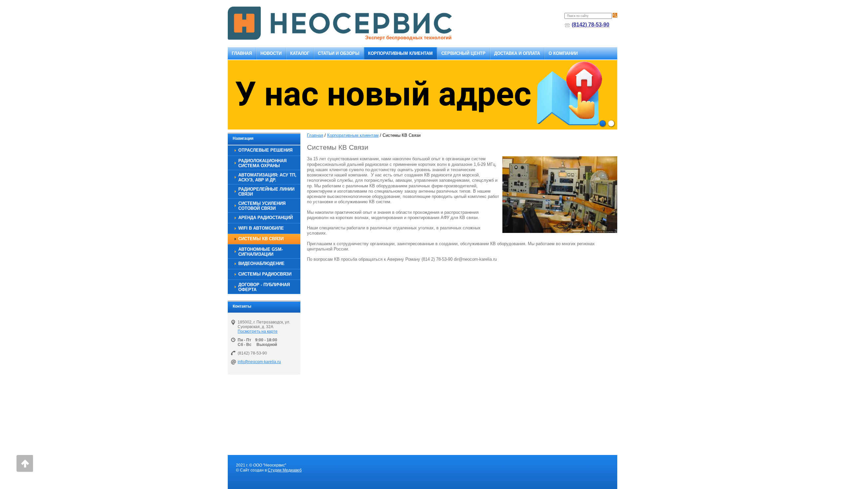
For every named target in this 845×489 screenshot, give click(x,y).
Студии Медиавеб (285, 470)
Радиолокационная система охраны (262, 163)
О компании (563, 53)
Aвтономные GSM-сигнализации (260, 252)
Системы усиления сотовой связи (262, 206)
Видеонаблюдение (261, 263)
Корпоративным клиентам (400, 53)
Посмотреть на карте (258, 331)
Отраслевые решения (265, 150)
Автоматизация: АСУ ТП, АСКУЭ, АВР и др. (267, 177)
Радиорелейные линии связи (266, 192)
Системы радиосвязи (264, 274)
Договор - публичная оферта (264, 287)
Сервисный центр (463, 53)
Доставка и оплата (517, 53)
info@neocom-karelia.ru (259, 361)
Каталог (299, 53)
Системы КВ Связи (261, 238)
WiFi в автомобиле (261, 228)
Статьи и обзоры (338, 53)
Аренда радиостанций (265, 217)
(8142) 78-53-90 (590, 24)
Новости (271, 53)
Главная (242, 53)
